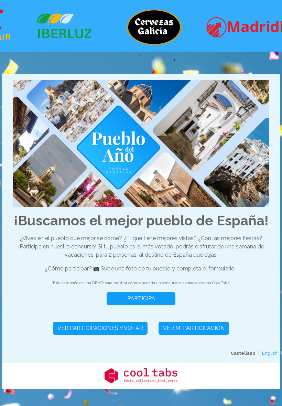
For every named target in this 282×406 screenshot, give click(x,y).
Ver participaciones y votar (100, 328)
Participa (141, 298)
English (270, 353)
